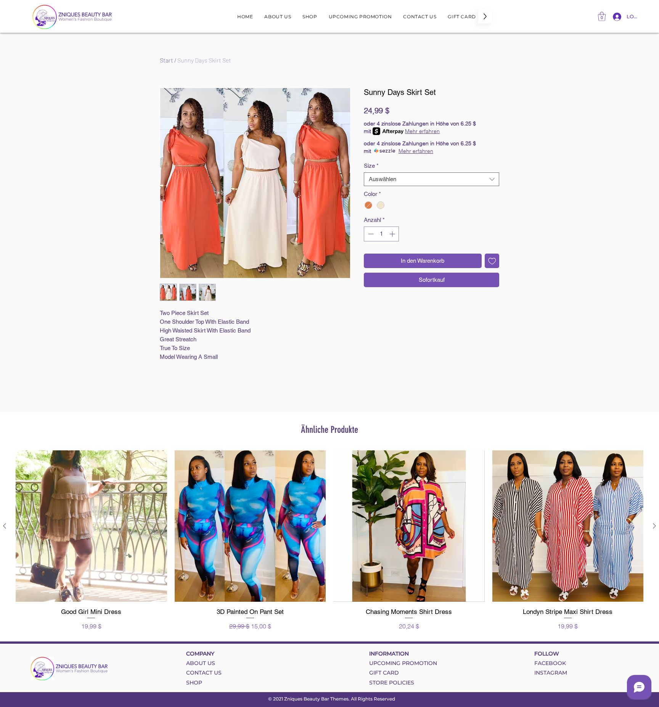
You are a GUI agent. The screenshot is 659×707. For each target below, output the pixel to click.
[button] (602, 16)
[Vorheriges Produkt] (4, 525)
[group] (329, 540)
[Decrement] (370, 234)
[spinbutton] (381, 234)
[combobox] (431, 179)
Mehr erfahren (422, 131)
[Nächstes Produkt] (654, 525)
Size (371, 165)
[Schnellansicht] (91, 526)
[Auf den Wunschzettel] (492, 261)
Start (166, 60)
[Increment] (393, 234)
